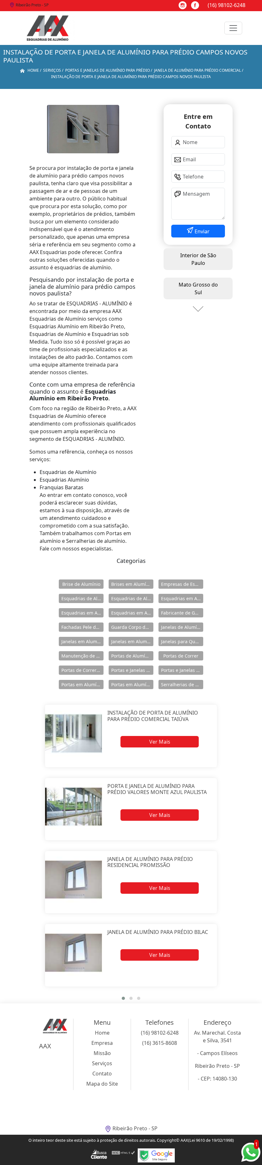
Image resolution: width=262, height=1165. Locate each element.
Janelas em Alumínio (82, 641)
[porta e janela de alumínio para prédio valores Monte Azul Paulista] (73, 806)
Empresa (102, 1042)
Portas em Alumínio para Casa (132, 684)
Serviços (102, 1063)
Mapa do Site (102, 1083)
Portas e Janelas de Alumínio (132, 670)
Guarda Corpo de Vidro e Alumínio (132, 627)
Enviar (201, 231)
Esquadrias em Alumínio (182, 598)
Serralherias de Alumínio (182, 684)
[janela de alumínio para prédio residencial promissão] (73, 879)
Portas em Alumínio (82, 684)
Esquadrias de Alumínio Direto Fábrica (132, 598)
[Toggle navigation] (233, 28)
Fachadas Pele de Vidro (82, 627)
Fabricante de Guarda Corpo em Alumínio (182, 613)
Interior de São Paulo (198, 259)
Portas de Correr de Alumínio (82, 670)
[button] (123, 998)
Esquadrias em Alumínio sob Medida (132, 613)
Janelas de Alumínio (182, 627)
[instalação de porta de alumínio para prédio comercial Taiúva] (73, 733)
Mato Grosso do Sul (198, 288)
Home (102, 1032)
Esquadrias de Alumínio (82, 598)
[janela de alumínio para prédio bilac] (73, 952)
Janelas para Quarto (182, 641)
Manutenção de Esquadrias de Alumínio (82, 656)
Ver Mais (159, 741)
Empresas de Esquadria (182, 584)
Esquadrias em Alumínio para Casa (82, 613)
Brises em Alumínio (132, 584)
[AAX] (47, 28)
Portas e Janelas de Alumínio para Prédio (182, 670)
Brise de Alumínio (81, 584)
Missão (102, 1053)
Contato (102, 1073)
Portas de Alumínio (131, 656)
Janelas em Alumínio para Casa (132, 641)
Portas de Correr (180, 656)
